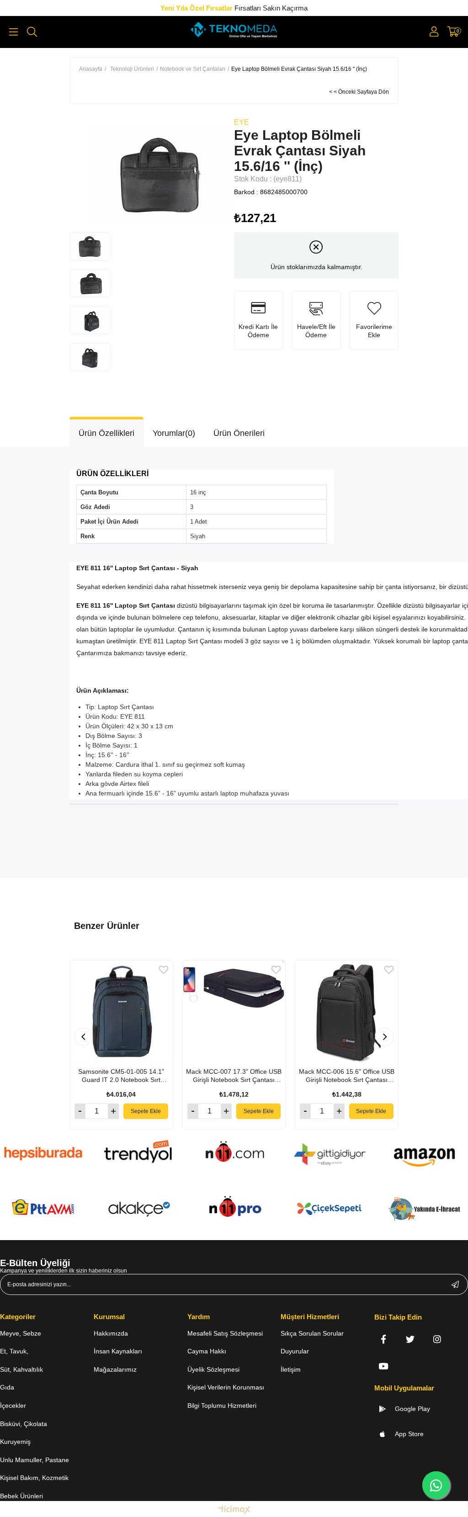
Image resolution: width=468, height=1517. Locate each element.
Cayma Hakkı (206, 1351)
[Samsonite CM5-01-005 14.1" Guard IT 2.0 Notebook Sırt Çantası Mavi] (121, 1011)
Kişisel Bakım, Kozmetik (34, 1477)
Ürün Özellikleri (106, 433)
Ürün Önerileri (239, 433)
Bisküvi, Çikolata (23, 1423)
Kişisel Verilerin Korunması (225, 1387)
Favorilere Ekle (163, 970)
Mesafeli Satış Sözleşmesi (225, 1333)
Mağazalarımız (115, 1369)
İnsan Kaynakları (118, 1351)
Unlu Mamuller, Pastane (34, 1460)
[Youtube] (383, 1366)
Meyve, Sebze (20, 1333)
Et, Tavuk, (14, 1351)
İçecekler (13, 1405)
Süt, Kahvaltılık (21, 1369)
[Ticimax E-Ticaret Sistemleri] (234, 1510)
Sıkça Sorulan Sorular (312, 1333)
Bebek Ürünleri (21, 1496)
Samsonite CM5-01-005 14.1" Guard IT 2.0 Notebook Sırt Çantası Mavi (121, 1076)
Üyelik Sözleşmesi (213, 1369)
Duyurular (295, 1351)
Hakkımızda (111, 1333)
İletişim (291, 1369)
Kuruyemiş (15, 1441)
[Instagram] (437, 1339)
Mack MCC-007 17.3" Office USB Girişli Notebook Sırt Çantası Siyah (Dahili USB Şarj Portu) (234, 1076)
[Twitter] (410, 1339)
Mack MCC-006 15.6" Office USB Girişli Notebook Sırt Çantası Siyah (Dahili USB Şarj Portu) (346, 1076)
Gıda (7, 1387)
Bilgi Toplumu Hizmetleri (221, 1405)
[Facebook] (383, 1339)
